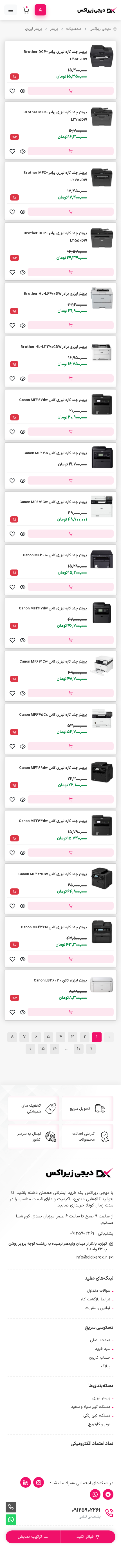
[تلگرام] (108, 1494)
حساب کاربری (99, 1358)
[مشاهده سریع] (22, 91)
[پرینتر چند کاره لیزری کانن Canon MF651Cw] (102, 506)
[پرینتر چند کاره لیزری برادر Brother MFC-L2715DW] (102, 116)
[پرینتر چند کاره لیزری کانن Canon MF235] (102, 457)
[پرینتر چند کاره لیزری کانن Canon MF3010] (102, 559)
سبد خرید (102, 1349)
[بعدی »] (30, 1049)
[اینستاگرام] (38, 1482)
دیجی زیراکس (100, 29)
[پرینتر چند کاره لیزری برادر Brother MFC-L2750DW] (102, 177)
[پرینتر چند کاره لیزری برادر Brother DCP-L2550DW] (102, 237)
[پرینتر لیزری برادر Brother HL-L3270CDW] (102, 351)
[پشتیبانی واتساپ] (11, 1519)
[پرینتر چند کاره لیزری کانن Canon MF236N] (102, 931)
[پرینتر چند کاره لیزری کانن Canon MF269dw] (102, 772)
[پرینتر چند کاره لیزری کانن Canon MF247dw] (102, 612)
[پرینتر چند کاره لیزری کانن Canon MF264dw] (102, 825)
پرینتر (54, 29)
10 (78, 1049)
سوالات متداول (98, 1291)
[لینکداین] (25, 1482)
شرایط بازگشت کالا (95, 1299)
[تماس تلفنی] (11, 1507)
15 (42, 1049)
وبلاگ (105, 1366)
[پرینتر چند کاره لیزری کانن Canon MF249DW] (102, 878)
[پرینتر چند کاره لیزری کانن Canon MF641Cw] (102, 666)
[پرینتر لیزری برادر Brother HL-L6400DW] (102, 297)
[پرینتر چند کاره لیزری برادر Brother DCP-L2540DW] (102, 56)
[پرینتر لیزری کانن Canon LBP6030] (102, 984)
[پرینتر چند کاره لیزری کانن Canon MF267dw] (102, 404)
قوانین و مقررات (97, 1308)
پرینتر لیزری (33, 29)
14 (54, 1049)
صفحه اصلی (100, 1340)
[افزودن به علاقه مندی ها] (12, 91)
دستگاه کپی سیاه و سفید (90, 1407)
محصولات (73, 29)
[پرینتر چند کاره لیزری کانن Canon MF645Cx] (102, 719)
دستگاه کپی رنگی (96, 1416)
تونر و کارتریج (99, 1424)
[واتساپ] (95, 1494)
